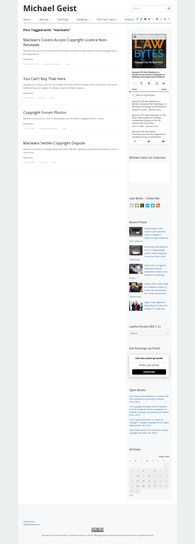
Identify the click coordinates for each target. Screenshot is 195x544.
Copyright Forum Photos (44, 112)
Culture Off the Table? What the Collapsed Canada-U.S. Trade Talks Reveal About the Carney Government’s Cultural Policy (148, 290)
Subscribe (149, 372)
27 (155, 486)
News (68, 64)
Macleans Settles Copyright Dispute (54, 142)
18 (143, 481)
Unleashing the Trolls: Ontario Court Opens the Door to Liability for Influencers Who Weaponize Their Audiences (148, 234)
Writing (43, 19)
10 (138, 476)
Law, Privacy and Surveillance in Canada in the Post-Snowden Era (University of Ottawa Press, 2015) (149, 399)
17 (138, 481)
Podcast (129, 19)
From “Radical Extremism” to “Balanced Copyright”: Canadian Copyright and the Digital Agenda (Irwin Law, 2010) (149, 422)
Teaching (62, 19)
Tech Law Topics (106, 19)
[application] (149, 61)
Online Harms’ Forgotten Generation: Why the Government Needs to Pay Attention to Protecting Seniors (148, 271)
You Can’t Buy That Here (44, 78)
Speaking (82, 19)
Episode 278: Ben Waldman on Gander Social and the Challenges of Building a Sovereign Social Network (149, 104)
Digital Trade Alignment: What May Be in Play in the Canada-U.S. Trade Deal (156, 305)
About (26, 19)
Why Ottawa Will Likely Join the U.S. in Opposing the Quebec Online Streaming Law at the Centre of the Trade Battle (148, 253)
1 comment (42, 98)
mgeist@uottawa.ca (31, 524)
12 (149, 476)
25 (143, 486)
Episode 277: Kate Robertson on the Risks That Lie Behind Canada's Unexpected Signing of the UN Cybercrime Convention (149, 119)
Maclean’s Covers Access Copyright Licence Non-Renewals (65, 42)
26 (149, 486)
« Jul (131, 495)
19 (149, 481)
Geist (50, 8)
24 (138, 486)
